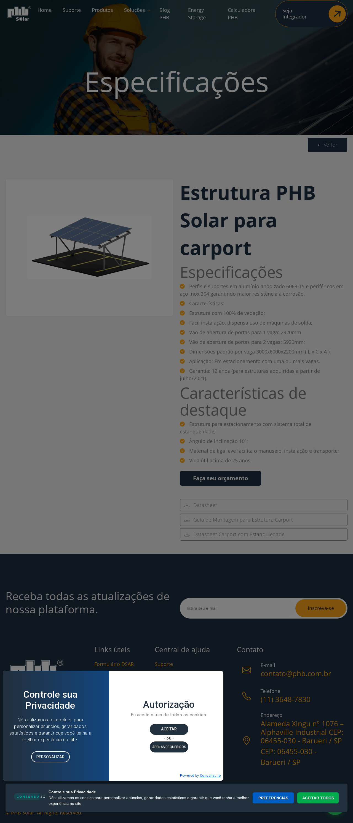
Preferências (273, 798)
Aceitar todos (318, 798)
